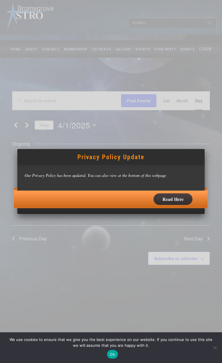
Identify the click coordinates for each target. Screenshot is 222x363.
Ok (112, 354)
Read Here (173, 199)
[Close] (204, 149)
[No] (215, 348)
